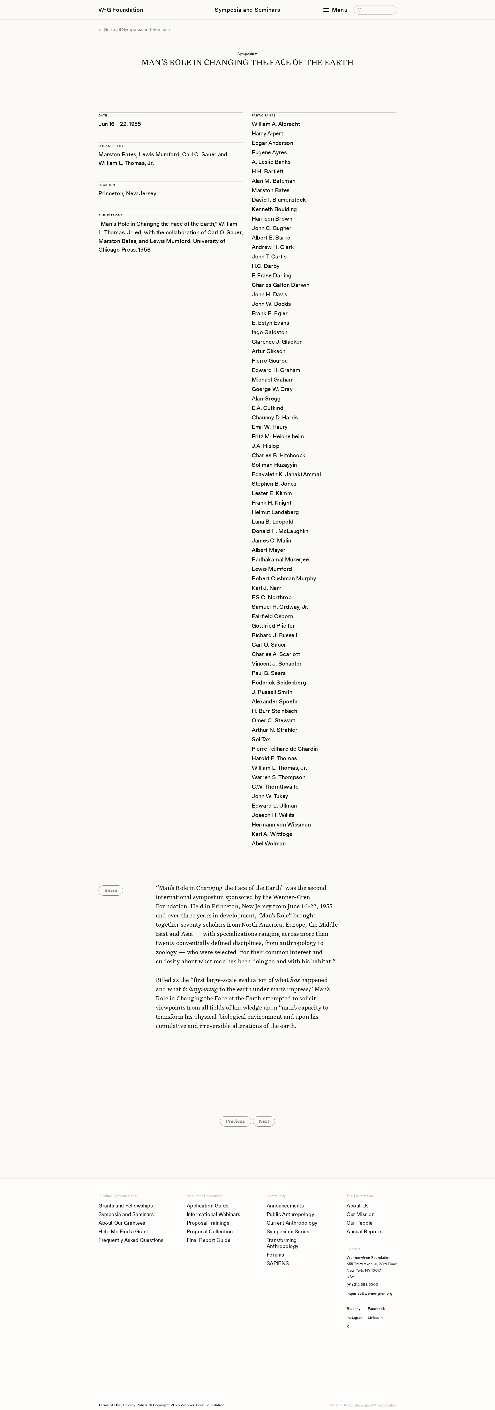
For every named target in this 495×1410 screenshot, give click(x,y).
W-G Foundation (121, 10)
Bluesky (355, 1308)
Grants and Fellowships (126, 1205)
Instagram (355, 1317)
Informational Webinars (213, 1214)
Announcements (285, 1205)
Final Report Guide (209, 1240)
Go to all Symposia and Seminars (137, 29)
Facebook (376, 1308)
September (387, 1405)
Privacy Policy (135, 1405)
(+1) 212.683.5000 (362, 1284)
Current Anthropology (292, 1222)
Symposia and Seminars (247, 10)
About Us (358, 1205)
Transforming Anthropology (282, 1243)
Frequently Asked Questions (131, 1240)
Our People (360, 1222)
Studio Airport (361, 1405)
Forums (275, 1254)
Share (111, 890)
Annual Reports (364, 1231)
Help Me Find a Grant (123, 1231)
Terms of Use (110, 1405)
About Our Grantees (122, 1222)
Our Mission (361, 1214)
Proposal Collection (210, 1231)
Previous (235, 1121)
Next (264, 1121)
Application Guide (208, 1205)
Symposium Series (288, 1231)
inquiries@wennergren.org (369, 1293)
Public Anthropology (290, 1214)
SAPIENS (278, 1263)
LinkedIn (375, 1317)
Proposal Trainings (208, 1222)
